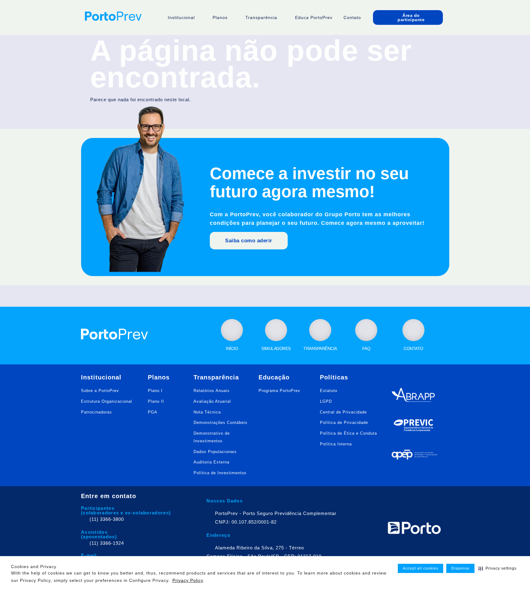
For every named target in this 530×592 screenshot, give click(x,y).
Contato (352, 17)
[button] (497, 568)
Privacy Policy (187, 580)
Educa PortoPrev (313, 17)
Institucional (181, 17)
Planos (220, 17)
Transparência (261, 17)
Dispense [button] (460, 568)
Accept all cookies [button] (420, 568)
